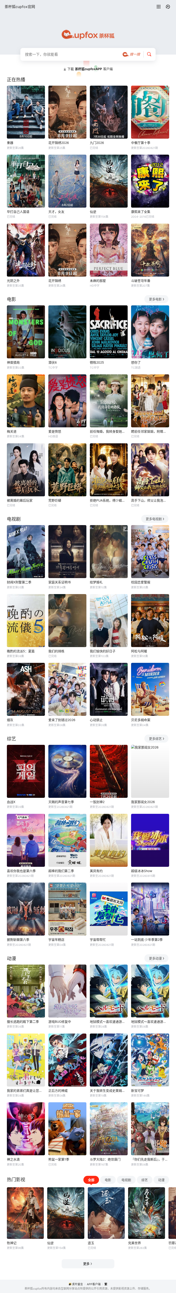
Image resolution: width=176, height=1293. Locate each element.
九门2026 (97, 143)
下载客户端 (90, 69)
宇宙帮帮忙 (98, 939)
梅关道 (11, 431)
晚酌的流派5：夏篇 (21, 651)
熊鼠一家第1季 (58, 1159)
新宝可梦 (137, 1090)
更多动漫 (155, 958)
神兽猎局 (13, 362)
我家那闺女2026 (143, 802)
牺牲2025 (97, 362)
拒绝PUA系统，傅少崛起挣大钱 (109, 500)
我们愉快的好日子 (103, 651)
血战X (11, 802)
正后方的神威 (58, 1090)
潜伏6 (52, 362)
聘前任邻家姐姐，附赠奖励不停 (150, 431)
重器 (10, 143)
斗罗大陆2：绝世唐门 (105, 1159)
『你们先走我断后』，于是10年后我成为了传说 (150, 1159)
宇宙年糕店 (56, 939)
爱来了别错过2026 (61, 720)
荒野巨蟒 (54, 500)
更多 (86, 1264)
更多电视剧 (154, 519)
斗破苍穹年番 (140, 281)
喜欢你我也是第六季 (21, 871)
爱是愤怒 (54, 431)
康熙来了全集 (140, 212)
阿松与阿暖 (139, 651)
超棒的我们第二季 (61, 871)
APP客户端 (94, 1284)
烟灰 (10, 720)
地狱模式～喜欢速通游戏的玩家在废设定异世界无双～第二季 (150, 1021)
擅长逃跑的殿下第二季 (23, 1021)
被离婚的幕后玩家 (20, 500)
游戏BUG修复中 (59, 1021)
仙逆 (93, 212)
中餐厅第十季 (140, 143)
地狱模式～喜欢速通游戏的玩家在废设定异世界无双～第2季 (109, 1021)
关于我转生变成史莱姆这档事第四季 (109, 1090)
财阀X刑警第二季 (19, 582)
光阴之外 (13, 281)
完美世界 (134, 1243)
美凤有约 (96, 871)
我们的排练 (56, 651)
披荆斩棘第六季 (18, 939)
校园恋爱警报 (140, 582)
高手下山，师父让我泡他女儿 (150, 500)
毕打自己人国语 (18, 212)
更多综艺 (155, 738)
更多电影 (155, 299)
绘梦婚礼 (96, 582)
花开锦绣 (54, 281)
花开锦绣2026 (58, 143)
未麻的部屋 (98, 281)
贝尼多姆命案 (140, 720)
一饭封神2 (97, 802)
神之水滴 (13, 1159)
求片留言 (77, 1284)
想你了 (136, 362)
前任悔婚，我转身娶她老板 (109, 431)
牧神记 (11, 1243)
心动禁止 (96, 720)
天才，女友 (56, 212)
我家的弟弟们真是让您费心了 (26, 1090)
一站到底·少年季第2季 (147, 939)
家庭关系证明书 (59, 582)
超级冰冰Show (141, 871)
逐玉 (91, 1243)
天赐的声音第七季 (61, 802)
